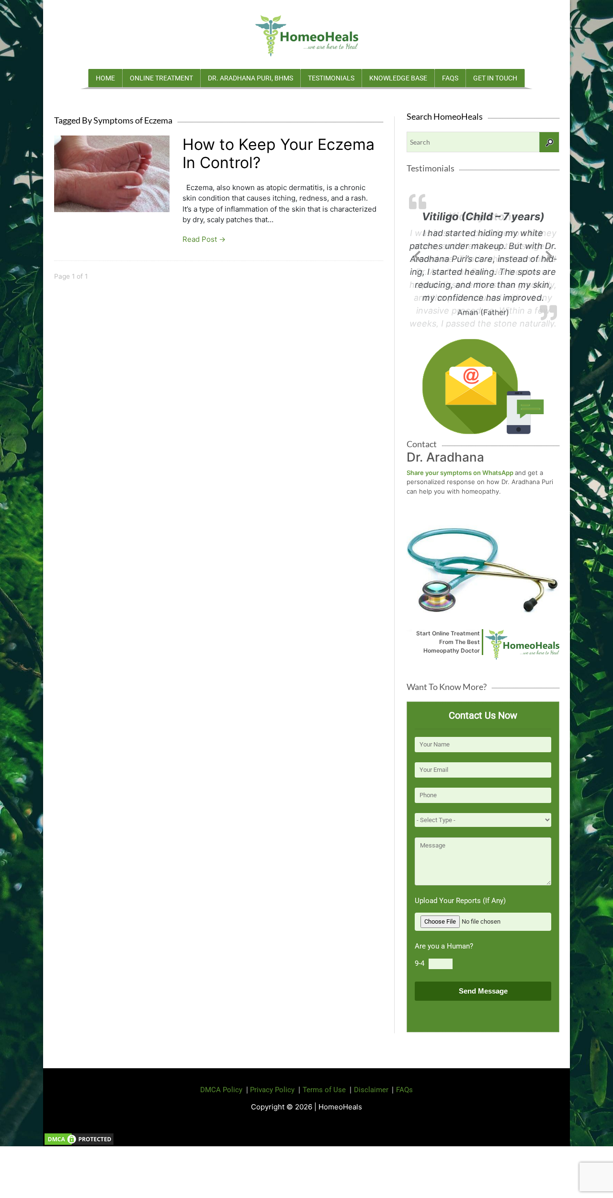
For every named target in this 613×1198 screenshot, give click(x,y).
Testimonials (331, 78)
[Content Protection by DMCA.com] (79, 1138)
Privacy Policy (272, 1089)
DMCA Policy (221, 1089)
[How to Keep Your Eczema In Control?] (111, 173)
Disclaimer (371, 1089)
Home (105, 78)
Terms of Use (324, 1089)
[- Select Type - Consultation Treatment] (483, 820)
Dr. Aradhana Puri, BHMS (250, 78)
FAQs (450, 78)
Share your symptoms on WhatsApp (461, 472)
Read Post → (204, 239)
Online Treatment (161, 78)
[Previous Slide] (417, 254)
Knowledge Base (398, 78)
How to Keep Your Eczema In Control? (278, 153)
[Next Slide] (549, 254)
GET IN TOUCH (495, 78)
